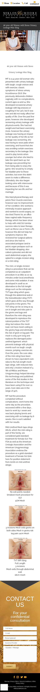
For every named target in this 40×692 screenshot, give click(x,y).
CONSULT (34, 4)
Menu (6, 3)
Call (26, 3)
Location (16, 3)
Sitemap (6, 681)
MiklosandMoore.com (20, 688)
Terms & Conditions (25, 681)
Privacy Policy (14, 681)
